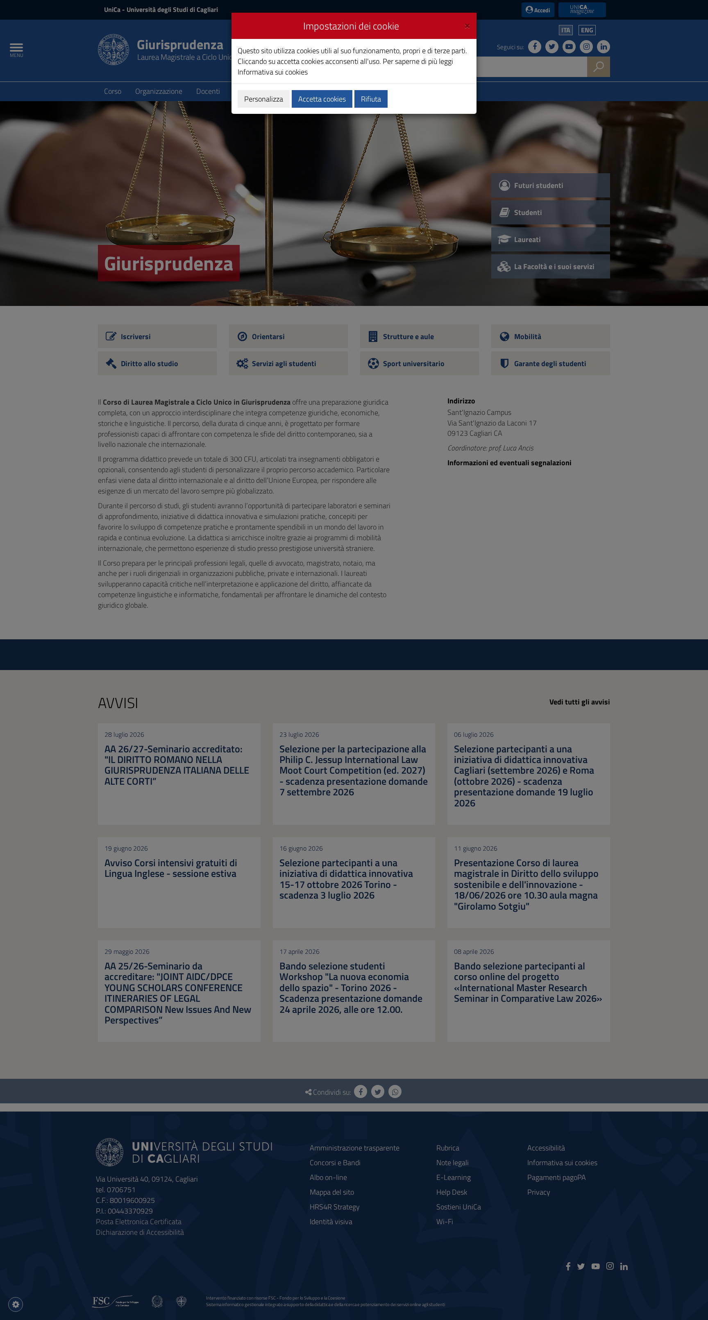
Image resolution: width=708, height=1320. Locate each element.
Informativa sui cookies (273, 71)
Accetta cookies (322, 98)
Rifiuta (371, 98)
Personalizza (263, 98)
